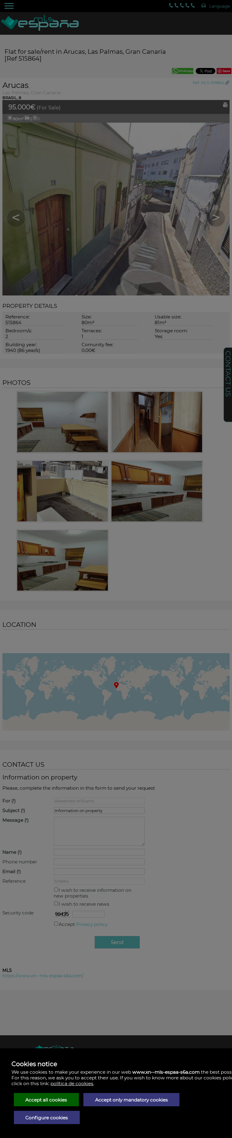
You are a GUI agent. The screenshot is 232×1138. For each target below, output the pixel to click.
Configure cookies (46, 1117)
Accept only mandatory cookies (131, 1100)
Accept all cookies (46, 1100)
